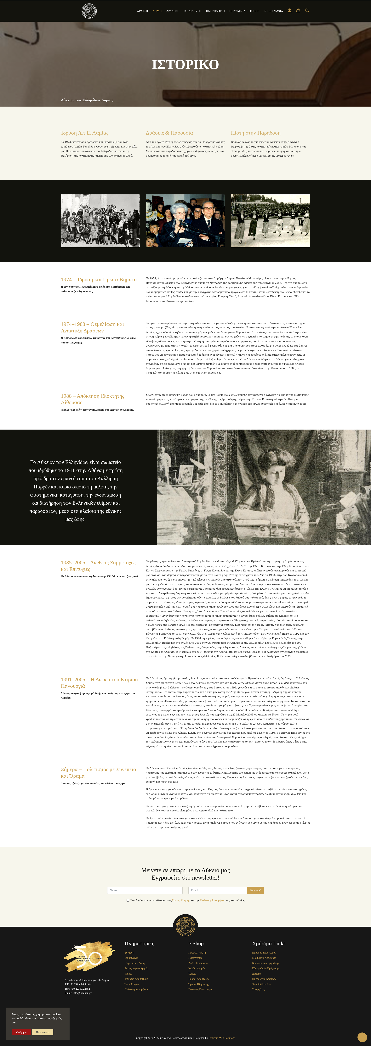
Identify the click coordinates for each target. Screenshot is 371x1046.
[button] (362, 1037)
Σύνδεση (129, 952)
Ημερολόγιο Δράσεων (264, 978)
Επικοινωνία (273, 11)
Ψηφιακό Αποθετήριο (136, 978)
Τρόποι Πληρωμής (198, 984)
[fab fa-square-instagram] (85, 999)
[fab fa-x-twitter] (105, 999)
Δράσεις (172, 11)
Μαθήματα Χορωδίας (264, 957)
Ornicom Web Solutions (222, 1038)
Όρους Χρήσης (181, 900)
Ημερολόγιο (215, 11)
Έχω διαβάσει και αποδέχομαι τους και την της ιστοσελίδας (187, 900)
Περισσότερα (42, 1032)
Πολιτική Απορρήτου (212, 900)
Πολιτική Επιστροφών (200, 989)
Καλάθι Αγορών (196, 968)
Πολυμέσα (237, 11)
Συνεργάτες (258, 989)
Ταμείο (192, 973)
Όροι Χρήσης (132, 984)
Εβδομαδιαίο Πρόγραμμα (266, 968)
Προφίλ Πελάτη (197, 952)
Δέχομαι (22, 1032)
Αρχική (142, 11)
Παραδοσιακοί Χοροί (264, 952)
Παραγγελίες (195, 957)
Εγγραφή (255, 890)
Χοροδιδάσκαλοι (261, 984)
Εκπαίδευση (192, 11)
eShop (254, 11)
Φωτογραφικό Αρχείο (136, 968)
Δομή (157, 11)
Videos (128, 973)
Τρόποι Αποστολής (198, 978)
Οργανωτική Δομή (135, 963)
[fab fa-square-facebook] (75, 999)
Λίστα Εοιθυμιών (198, 963)
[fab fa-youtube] (95, 999)
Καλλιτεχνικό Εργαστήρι (265, 963)
